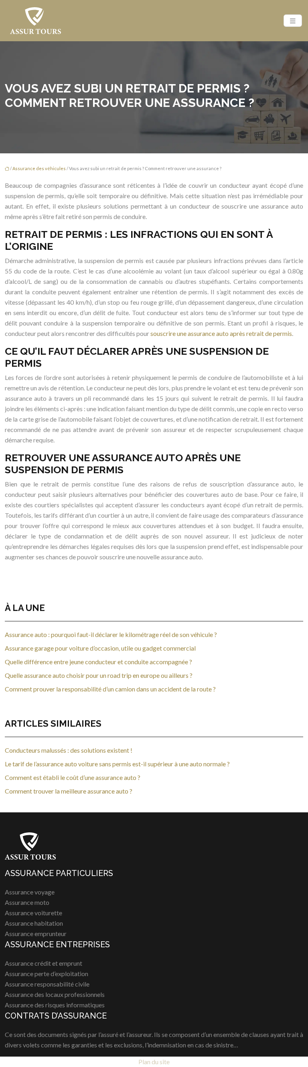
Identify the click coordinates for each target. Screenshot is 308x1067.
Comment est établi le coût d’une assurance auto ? (72, 777)
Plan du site (154, 1061)
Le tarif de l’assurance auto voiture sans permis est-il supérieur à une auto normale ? (117, 764)
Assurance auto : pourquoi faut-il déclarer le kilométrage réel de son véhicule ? (111, 634)
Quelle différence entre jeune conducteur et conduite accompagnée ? (98, 661)
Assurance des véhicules (39, 168)
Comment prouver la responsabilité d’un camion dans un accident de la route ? (110, 689)
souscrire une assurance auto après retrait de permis (221, 333)
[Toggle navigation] (293, 20)
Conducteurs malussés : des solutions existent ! (68, 750)
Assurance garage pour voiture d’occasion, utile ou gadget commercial (100, 648)
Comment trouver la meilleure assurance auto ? (68, 791)
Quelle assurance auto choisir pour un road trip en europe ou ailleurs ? (98, 675)
